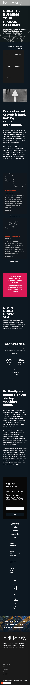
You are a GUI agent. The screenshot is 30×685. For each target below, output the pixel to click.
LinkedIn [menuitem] (5, 674)
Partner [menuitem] (5, 669)
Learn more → (15, 216)
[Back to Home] (12, 3)
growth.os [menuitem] (6, 664)
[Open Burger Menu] (26, 3)
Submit (15, 514)
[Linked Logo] (9, 55)
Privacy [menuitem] (5, 671)
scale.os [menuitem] (5, 666)
